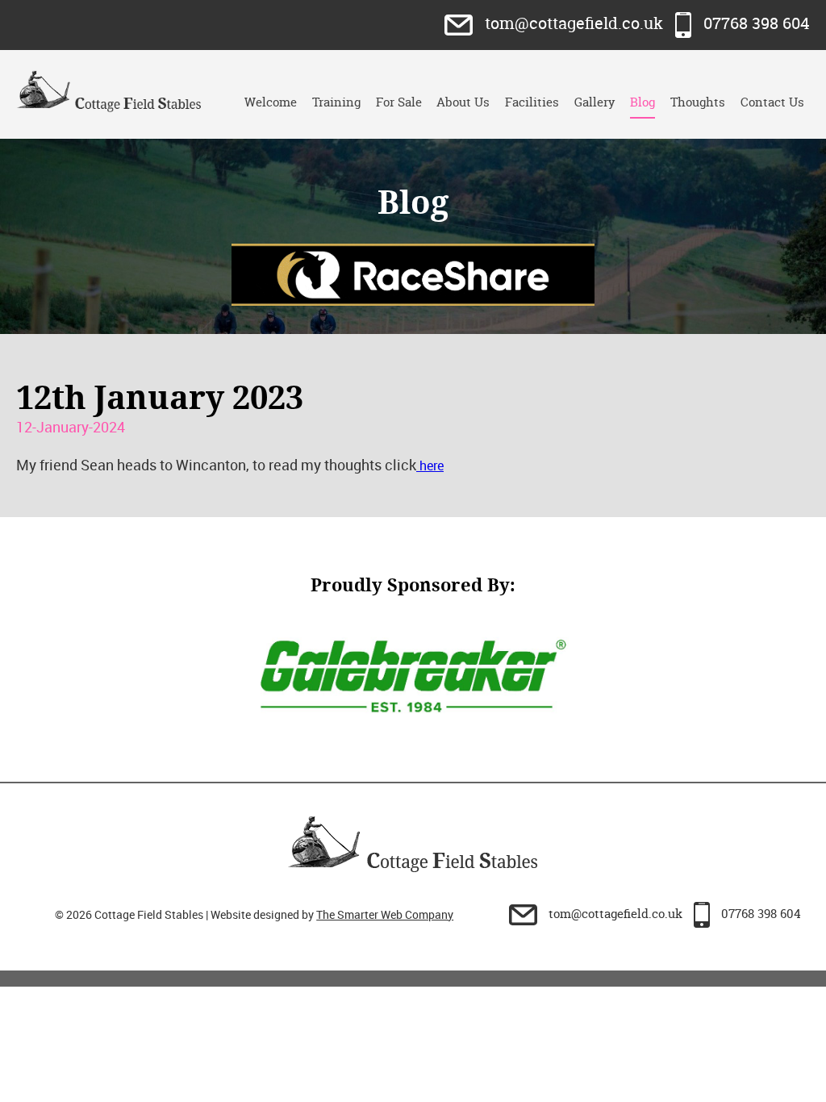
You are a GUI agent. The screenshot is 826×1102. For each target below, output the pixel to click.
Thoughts (697, 102)
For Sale (399, 102)
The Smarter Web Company (384, 914)
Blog (642, 102)
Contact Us (772, 102)
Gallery (594, 102)
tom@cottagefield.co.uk (574, 23)
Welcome (270, 102)
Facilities (532, 102)
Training (336, 102)
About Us (463, 102)
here (430, 465)
